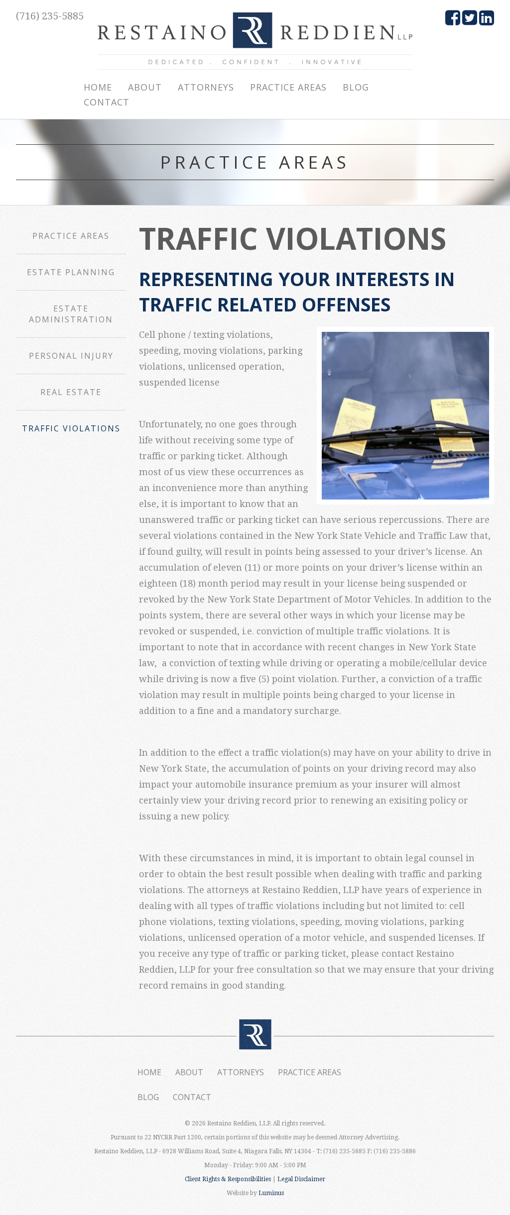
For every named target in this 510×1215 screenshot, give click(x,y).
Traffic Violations (71, 428)
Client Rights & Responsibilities (228, 1179)
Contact (106, 102)
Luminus (271, 1193)
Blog (356, 87)
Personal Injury (71, 355)
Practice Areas (288, 87)
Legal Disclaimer (301, 1179)
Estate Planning (71, 272)
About (145, 87)
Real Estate (71, 392)
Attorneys (206, 87)
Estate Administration (71, 314)
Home (98, 87)
